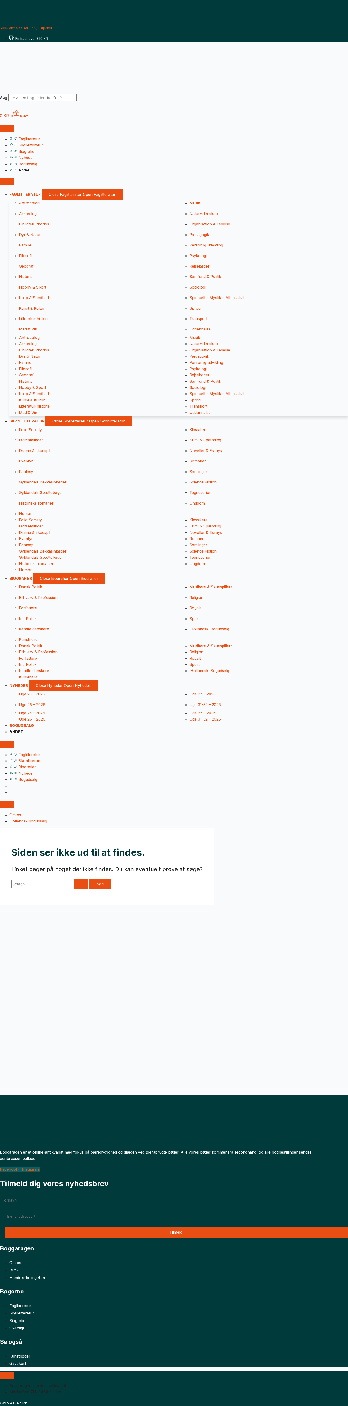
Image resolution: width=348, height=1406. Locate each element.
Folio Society (30, 429)
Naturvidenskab (203, 213)
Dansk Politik (30, 586)
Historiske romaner (36, 503)
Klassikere (198, 429)
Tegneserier (200, 492)
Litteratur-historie (34, 318)
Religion (196, 597)
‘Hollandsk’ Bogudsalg (209, 629)
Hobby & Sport (32, 287)
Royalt (195, 608)
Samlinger (198, 471)
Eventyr (26, 461)
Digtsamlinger (31, 440)
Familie (25, 245)
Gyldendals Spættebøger (41, 492)
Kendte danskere (34, 629)
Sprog (195, 308)
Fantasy (26, 471)
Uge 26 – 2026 (32, 704)
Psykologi (198, 255)
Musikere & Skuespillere (211, 586)
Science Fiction (203, 482)
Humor (25, 513)
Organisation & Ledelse (209, 224)
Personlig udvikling (206, 245)
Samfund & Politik (205, 276)
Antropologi (29, 203)
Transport (198, 318)
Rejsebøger (199, 266)
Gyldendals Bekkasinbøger (43, 482)
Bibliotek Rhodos (34, 224)
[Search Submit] (81, 884)
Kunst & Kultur (32, 308)
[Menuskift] (7, 128)
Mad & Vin (28, 329)
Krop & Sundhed (34, 297)
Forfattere (28, 608)
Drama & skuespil (34, 450)
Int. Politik (27, 618)
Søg (3, 97)
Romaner (197, 461)
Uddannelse (200, 329)
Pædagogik (199, 234)
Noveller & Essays (205, 450)
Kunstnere (28, 639)
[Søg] (85, 99)
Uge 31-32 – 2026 (205, 704)
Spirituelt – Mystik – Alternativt (216, 297)
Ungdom (197, 503)
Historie (26, 276)
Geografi (26, 266)
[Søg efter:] (50, 884)
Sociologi (197, 287)
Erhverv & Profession (38, 597)
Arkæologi (28, 213)
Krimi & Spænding (205, 440)
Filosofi (25, 255)
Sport (194, 618)
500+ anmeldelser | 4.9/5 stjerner (26, 28)
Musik (194, 203)
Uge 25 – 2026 (32, 694)
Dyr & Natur (30, 234)
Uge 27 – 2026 (202, 694)
